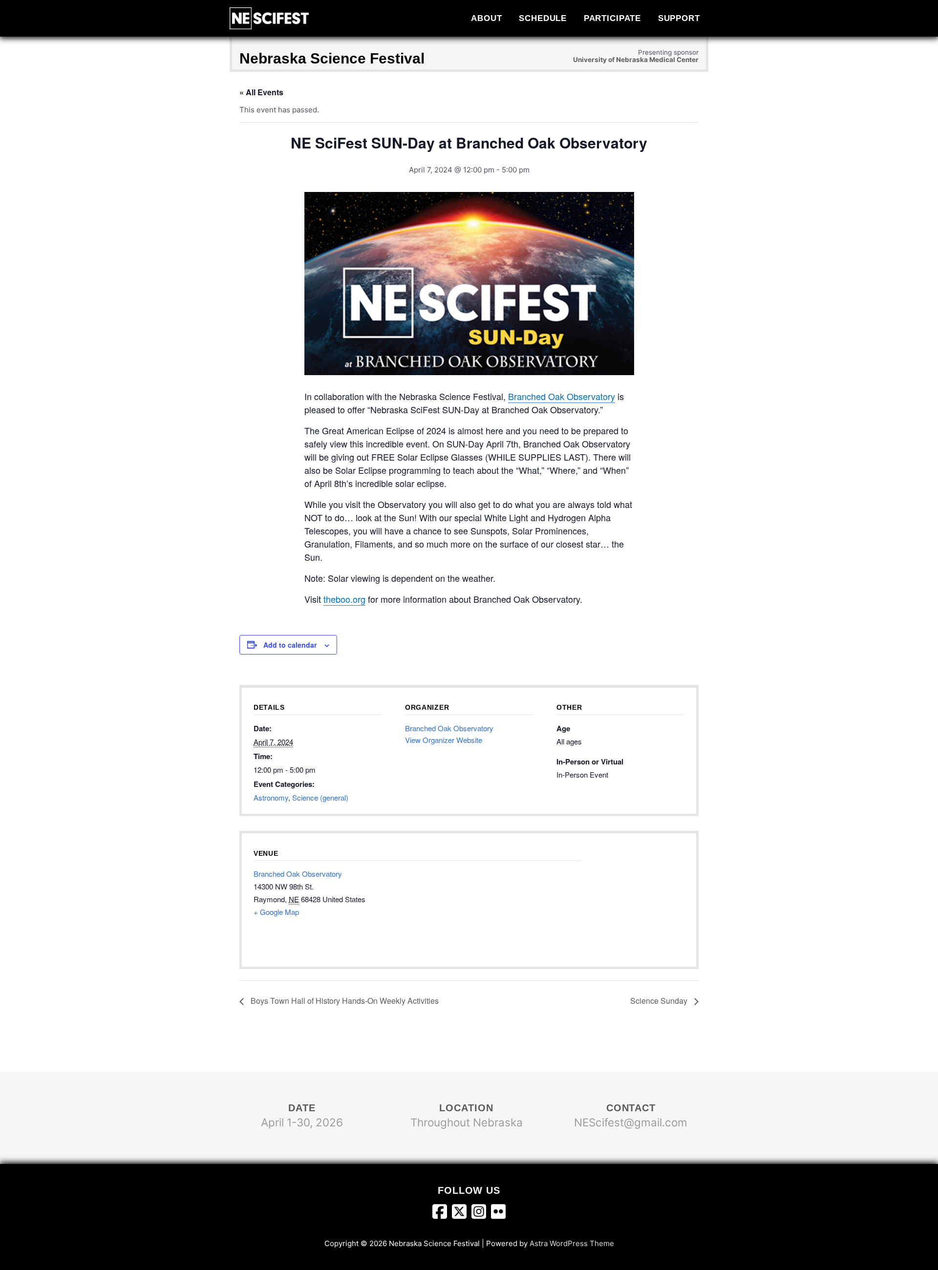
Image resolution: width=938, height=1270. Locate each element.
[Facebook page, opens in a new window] (442, 1213)
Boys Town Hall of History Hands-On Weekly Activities (344, 1000)
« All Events (261, 92)
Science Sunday (659, 1000)
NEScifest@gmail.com (630, 1122)
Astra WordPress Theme (572, 1243)
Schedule (543, 18)
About (486, 18)
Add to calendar (290, 645)
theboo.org (344, 599)
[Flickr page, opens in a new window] (498, 1213)
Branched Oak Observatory (561, 396)
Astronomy (271, 797)
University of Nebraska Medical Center (636, 60)
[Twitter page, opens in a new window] (461, 1213)
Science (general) (320, 797)
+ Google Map (276, 912)
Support (679, 18)
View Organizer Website (443, 740)
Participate (612, 18)
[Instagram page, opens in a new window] (481, 1213)
